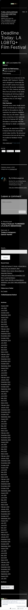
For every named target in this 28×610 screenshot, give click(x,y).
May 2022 (4, 398)
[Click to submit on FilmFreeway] (12, 73)
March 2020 (4, 453)
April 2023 (4, 375)
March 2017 (4, 532)
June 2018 (4, 497)
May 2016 (4, 555)
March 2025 (4, 326)
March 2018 (4, 504)
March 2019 (4, 477)
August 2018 (4, 493)
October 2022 (5, 386)
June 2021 (4, 423)
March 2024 (4, 352)
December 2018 (5, 483)
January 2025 (5, 331)
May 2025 (4, 322)
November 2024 (5, 336)
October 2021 (5, 414)
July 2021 (3, 421)
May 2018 (4, 500)
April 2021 (4, 428)
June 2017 (4, 525)
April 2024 (4, 349)
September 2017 (5, 518)
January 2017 (5, 537)
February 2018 (5, 507)
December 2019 (5, 460)
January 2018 (5, 509)
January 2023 (5, 379)
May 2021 (4, 426)
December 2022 (5, 382)
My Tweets (4, 291)
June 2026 (4, 310)
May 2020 (4, 449)
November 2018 (5, 486)
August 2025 (4, 317)
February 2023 (5, 377)
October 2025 (5, 312)
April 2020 (4, 451)
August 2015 (4, 576)
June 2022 (4, 396)
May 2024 (4, 347)
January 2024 (5, 356)
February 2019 (5, 479)
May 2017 (4, 527)
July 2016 (3, 551)
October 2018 (5, 488)
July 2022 (4, 393)
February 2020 (5, 456)
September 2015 (5, 574)
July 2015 (3, 578)
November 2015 (5, 569)
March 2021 (4, 430)
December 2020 (5, 435)
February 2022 (5, 405)
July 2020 (4, 444)
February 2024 (5, 354)
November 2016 (5, 541)
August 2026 (4, 306)
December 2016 (5, 539)
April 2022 (4, 400)
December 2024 (5, 333)
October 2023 (5, 363)
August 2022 (4, 391)
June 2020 (4, 446)
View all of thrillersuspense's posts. (18, 187)
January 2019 (5, 481)
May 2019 (4, 472)
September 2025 (6, 315)
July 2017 (3, 523)
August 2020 (4, 442)
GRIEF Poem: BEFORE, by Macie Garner (12, 280)
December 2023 (5, 359)
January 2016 (5, 564)
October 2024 (5, 338)
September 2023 (6, 366)
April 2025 (4, 324)
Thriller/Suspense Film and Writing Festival (9, 14)
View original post (7, 143)
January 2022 (5, 407)
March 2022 (4, 403)
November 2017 (5, 514)
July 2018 (3, 495)
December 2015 (5, 567)
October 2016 (5, 544)
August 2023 (4, 368)
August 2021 (4, 419)
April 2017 (4, 530)
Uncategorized (13, 169)
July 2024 (4, 343)
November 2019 (5, 463)
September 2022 (6, 389)
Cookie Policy (5, 604)
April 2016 (4, 557)
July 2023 (4, 370)
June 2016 (4, 553)
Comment (22, 211)
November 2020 (5, 437)
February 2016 (5, 562)
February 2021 (5, 433)
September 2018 (5, 490)
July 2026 (4, 308)
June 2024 (4, 345)
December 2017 (5, 511)
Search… (3, 248)
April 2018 (4, 502)
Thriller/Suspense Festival (9, 294)
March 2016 (4, 560)
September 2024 (6, 340)
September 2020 (6, 440)
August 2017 (4, 520)
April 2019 (4, 474)
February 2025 (5, 329)
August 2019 (4, 467)
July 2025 (4, 319)
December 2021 (5, 409)
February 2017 (5, 534)
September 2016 (5, 546)
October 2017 (5, 516)
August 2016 (4, 548)
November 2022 (5, 384)
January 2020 (5, 458)
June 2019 (4, 470)
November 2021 (5, 412)
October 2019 (5, 465)
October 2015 (5, 571)
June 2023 (4, 373)
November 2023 (5, 361)
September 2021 (5, 416)
